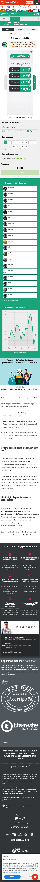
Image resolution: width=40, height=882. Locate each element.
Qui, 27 (19, 131)
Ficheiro (32, 29)
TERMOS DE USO (22, 754)
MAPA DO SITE (9, 756)
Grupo (25, 19)
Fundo (15, 19)
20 (34, 142)
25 (14, 147)
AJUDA (32, 754)
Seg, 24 (7, 131)
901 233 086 (8, 637)
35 (22, 147)
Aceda (30, 2)
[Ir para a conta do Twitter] (16, 818)
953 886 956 (18, 637)
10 (26, 142)
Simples (8, 29)
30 (18, 147)
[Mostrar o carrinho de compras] (37, 2)
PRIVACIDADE (10, 754)
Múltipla (20, 29)
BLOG (16, 751)
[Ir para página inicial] (12, 2)
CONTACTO (20, 759)
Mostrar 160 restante (11, 300)
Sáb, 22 (31, 131)
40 (26, 147)
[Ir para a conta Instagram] (23, 818)
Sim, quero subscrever (14, 158)
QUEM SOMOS (8, 751)
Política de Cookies (14, 872)
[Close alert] (31, 52)
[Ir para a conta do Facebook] (20, 818)
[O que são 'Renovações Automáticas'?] (25, 159)
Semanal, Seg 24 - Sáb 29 (11, 127)
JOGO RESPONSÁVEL (29, 756)
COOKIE (18, 756)
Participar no (21, 117)
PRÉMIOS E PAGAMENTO (28, 751)
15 (30, 142)
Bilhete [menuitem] (5, 19)
